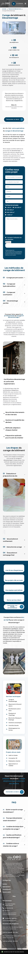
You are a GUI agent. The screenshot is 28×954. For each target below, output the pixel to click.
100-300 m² (17, 207)
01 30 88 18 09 (19, 3)
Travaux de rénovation (14, 9)
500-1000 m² (10, 212)
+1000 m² (9, 215)
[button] (25, 3)
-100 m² (9, 207)
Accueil (4, 9)
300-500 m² (10, 210)
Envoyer (8, 242)
